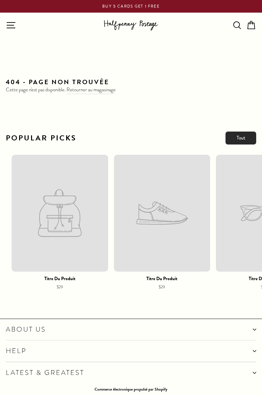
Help (16, 351)
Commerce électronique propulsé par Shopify (131, 389)
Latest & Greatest (45, 373)
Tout (241, 137)
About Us (26, 329)
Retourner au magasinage (91, 89)
